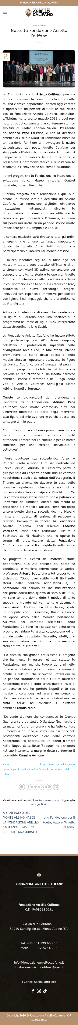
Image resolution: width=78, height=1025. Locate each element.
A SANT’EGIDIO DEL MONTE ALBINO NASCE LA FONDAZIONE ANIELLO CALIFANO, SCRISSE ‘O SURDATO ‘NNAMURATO (21, 822)
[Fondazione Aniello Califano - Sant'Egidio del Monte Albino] (39, 12)
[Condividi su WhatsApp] (22, 787)
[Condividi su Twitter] (35, 787)
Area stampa (39, 25)
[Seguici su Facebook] (33, 991)
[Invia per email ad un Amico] (42, 787)
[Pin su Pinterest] (49, 787)
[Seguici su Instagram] (39, 991)
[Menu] (5, 12)
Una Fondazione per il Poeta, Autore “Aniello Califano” (59, 822)
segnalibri (40, 804)
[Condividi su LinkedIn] (56, 787)
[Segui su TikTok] (45, 991)
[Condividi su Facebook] (29, 787)
